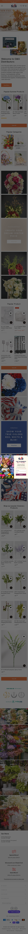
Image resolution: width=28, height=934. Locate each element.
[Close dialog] (27, 456)
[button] (21, 474)
